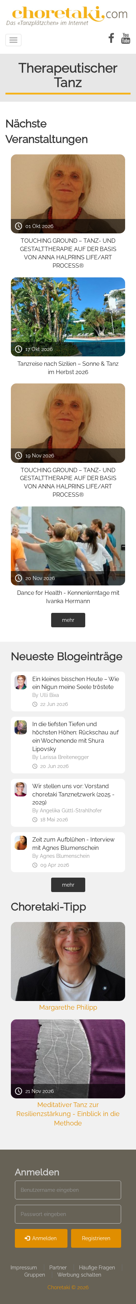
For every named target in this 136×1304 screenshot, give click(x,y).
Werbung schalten (79, 1275)
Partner (58, 1267)
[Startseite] (68, 15)
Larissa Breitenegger (64, 757)
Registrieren (96, 1238)
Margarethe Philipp (68, 1007)
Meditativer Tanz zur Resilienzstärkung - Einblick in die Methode (68, 1114)
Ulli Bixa (49, 695)
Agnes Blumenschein (65, 856)
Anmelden (44, 1238)
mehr (68, 620)
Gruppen (34, 1275)
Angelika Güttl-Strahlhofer (71, 810)
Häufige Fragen (97, 1267)
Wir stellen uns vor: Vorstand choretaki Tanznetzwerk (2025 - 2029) (73, 794)
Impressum (24, 1267)
